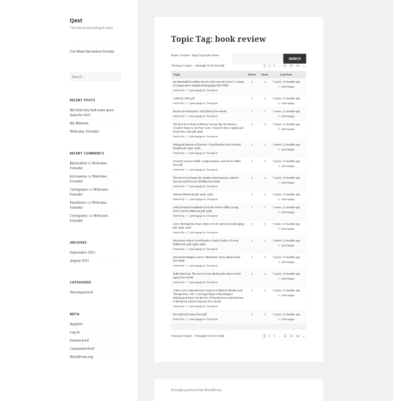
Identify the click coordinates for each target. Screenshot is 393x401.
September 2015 (82, 252)
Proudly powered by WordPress (196, 390)
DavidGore (78, 202)
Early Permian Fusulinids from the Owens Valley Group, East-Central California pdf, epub (206, 209)
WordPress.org (81, 356)
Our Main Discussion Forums (92, 51)
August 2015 (79, 260)
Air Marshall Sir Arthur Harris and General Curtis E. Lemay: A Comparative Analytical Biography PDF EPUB (208, 83)
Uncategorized (81, 292)
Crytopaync (79, 189)
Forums (185, 55)
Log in (75, 332)
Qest (76, 20)
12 (284, 65)
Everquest (212, 90)
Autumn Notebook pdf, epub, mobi (193, 194)
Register (76, 324)
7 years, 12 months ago (286, 81)
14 (297, 65)
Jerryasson (78, 176)
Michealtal (78, 163)
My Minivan (79, 123)
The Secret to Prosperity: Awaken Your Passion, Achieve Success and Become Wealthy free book (206, 179)
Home (174, 55)
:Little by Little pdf (183, 98)
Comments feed (82, 348)
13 (291, 65)
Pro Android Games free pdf (190, 314)
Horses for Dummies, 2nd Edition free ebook (200, 111)
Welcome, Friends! (84, 131)
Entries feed (79, 340)
